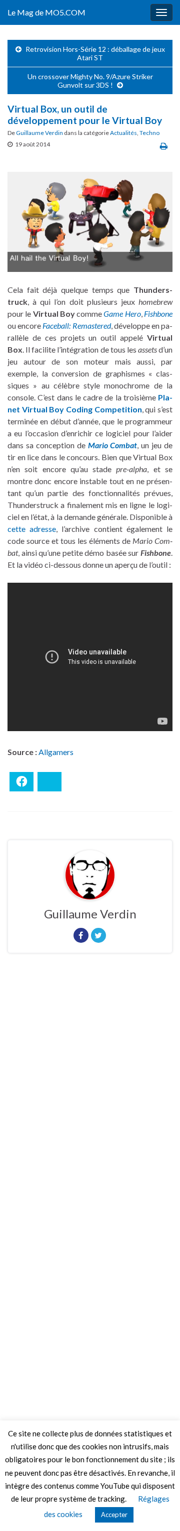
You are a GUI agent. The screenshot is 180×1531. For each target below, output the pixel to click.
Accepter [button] (114, 1515)
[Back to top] (157, 1508)
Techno (150, 132)
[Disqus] (90, 1097)
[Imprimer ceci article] (164, 145)
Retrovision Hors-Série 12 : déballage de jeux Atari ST (95, 53)
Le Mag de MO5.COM (47, 12)
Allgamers (56, 752)
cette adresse (32, 528)
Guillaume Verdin (39, 132)
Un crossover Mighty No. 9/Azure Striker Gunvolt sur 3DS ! (90, 80)
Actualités (123, 132)
